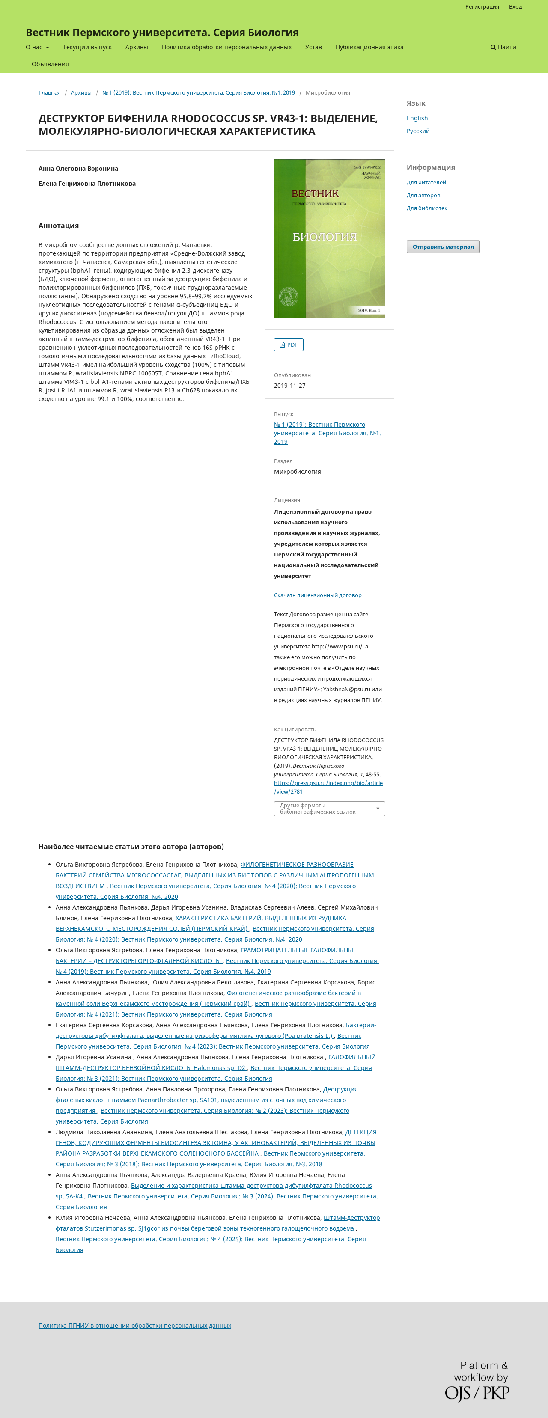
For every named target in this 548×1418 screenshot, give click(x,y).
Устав (313, 47)
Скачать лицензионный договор (318, 595)
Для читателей (426, 182)
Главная (49, 92)
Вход (515, 6)
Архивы (136, 47)
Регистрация (482, 6)
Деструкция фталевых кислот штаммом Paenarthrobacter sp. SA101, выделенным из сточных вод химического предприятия (207, 1100)
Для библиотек (427, 208)
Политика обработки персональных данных (227, 47)
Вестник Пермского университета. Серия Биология (162, 32)
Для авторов (423, 195)
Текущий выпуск (87, 47)
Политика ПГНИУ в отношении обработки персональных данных (135, 1325)
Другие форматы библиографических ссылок (318, 808)
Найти (506, 47)
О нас (35, 47)
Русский (418, 131)
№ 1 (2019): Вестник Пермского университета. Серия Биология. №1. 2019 (198, 92)
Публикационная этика (370, 47)
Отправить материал (443, 246)
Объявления (50, 64)
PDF (292, 344)
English (417, 118)
